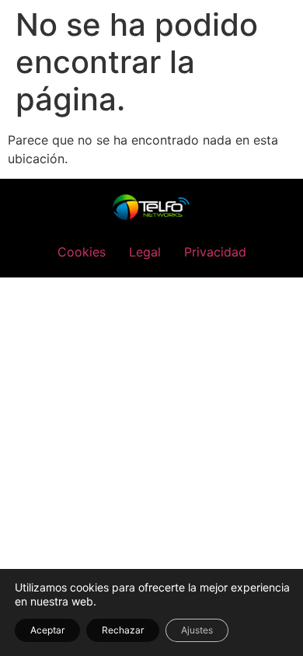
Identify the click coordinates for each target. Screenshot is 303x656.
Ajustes (197, 630)
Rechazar (123, 630)
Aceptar (47, 630)
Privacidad (215, 252)
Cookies (81, 252)
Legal (145, 252)
